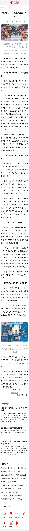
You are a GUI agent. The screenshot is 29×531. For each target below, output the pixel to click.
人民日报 (4, 517)
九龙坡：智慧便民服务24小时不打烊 (11, 495)
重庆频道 (7, 7)
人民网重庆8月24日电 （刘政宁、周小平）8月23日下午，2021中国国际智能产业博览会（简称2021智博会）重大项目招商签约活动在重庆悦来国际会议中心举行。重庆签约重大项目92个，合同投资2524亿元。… (14, 450)
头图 (13, 7)
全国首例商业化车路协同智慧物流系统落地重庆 (14, 478)
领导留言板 (24, 517)
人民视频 (4, 526)
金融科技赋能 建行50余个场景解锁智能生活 (13, 475)
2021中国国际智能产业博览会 (9, 492)
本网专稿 (5, 404)
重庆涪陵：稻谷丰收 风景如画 (11, 428)
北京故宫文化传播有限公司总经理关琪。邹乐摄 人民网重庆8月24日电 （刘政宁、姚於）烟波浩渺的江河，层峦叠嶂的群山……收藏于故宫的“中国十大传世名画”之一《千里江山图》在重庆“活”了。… (14, 417)
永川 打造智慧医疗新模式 (8, 482)
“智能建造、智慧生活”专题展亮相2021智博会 (14, 485)
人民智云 (11, 526)
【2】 (12, 389)
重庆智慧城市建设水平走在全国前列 (11, 499)
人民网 (2, 7)
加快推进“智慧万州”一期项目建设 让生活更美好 (14, 468)
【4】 (19, 389)
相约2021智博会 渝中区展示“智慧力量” (12, 471)
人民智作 (17, 526)
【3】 (16, 389)
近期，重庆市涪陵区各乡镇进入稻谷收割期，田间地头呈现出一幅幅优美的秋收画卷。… (14, 432)
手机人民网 (17, 517)
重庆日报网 (22, 21)
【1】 (9, 389)
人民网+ (11, 517)
